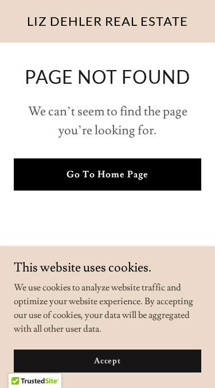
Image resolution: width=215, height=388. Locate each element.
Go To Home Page (107, 174)
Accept (107, 360)
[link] (107, 23)
